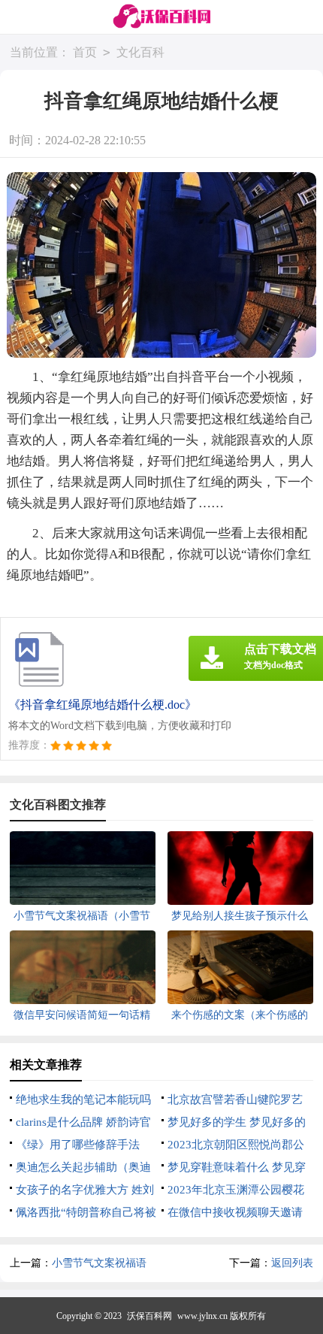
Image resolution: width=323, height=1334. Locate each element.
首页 (85, 52)
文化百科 (140, 52)
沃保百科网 (149, 1316)
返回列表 (292, 1263)
